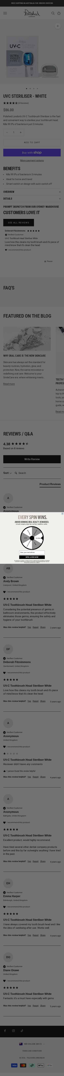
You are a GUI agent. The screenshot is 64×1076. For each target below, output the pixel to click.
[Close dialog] (62, 514)
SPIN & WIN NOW (32, 557)
